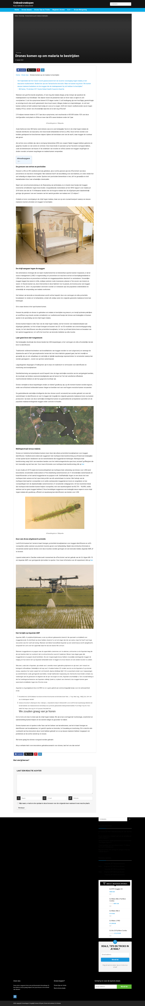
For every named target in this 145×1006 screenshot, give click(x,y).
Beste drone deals (59, 988)
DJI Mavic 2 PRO (114, 921)
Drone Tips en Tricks (42, 10)
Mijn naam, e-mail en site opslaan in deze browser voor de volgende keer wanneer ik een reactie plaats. (54, 803)
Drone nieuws (27, 10)
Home (17, 10)
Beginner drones (58, 10)
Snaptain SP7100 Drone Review (115, 864)
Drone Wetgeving (80, 10)
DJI (68, 10)
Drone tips (21, 16)
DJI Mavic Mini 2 (114, 911)
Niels (100, 866)
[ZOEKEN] (129, 4)
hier (83, 464)
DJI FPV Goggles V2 (116, 889)
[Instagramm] (15, 996)
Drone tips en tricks (60, 985)
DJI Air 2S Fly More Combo (118, 930)
